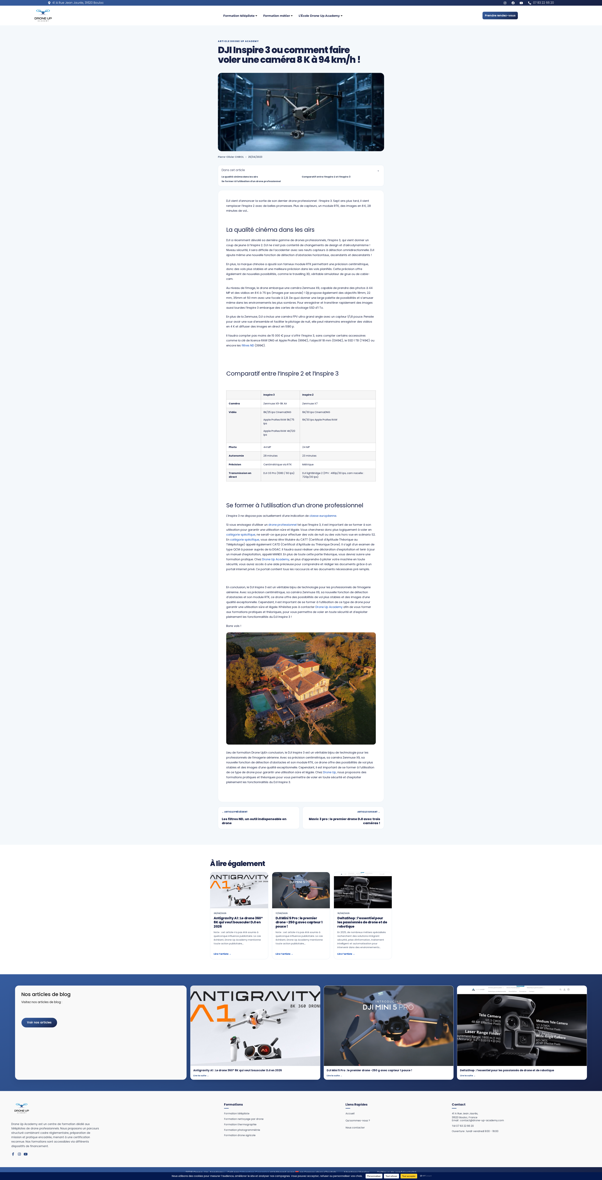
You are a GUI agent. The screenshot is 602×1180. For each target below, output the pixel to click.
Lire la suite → (201, 1075)
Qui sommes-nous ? (358, 1120)
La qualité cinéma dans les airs (240, 176)
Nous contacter (355, 1127)
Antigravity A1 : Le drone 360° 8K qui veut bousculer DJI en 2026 (238, 922)
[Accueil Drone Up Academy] (21, 1108)
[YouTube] (522, 2)
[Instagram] (19, 1154)
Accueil (350, 1113)
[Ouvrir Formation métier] (292, 15)
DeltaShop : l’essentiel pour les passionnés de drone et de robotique (362, 922)
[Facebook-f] (13, 1154)
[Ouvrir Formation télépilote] (256, 15)
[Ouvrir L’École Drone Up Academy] (341, 15)
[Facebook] (514, 2)
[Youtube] (25, 1154)
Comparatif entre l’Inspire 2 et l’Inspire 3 (326, 176)
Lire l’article (222, 953)
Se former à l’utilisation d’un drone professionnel (251, 181)
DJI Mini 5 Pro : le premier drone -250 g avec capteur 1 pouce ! (299, 922)
